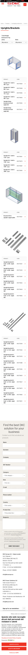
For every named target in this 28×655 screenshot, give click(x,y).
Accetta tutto (14, 644)
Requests (6, 517)
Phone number (7, 495)
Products (7, 23)
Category (6, 472)
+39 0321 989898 (11, 570)
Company (6, 457)
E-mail (5, 487)
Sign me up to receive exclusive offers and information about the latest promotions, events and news (15, 539)
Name (5, 442)
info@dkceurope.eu (8, 574)
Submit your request (14, 546)
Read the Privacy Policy (16, 534)
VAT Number (6, 465)
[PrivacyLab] (10, 640)
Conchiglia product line (16, 23)
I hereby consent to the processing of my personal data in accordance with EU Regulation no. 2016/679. (15, 533)
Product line (6, 510)
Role (4, 480)
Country (5, 502)
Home (2, 23)
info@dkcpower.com (8, 601)
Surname (5, 450)
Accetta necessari (14, 648)
